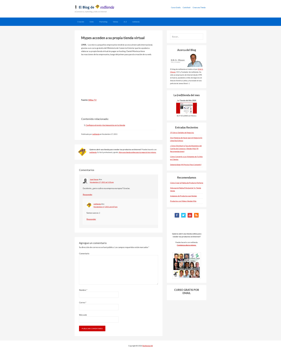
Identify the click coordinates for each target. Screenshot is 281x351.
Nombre (83, 290)
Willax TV (92, 100)
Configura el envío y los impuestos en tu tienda (105, 125)
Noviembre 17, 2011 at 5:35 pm (102, 182)
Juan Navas (94, 179)
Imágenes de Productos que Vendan (183, 196)
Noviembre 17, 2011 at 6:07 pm (105, 207)
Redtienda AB (147, 346)
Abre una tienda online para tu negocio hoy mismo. (137, 152)
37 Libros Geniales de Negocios (182, 133)
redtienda (93, 152)
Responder (87, 194)
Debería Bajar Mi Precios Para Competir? (185, 165)
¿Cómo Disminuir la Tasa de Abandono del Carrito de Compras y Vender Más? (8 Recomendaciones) (186, 148)
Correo (82, 302)
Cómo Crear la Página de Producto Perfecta (186, 183)
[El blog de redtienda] (94, 8)
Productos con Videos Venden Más (183, 201)
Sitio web (83, 315)
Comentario (84, 253)
